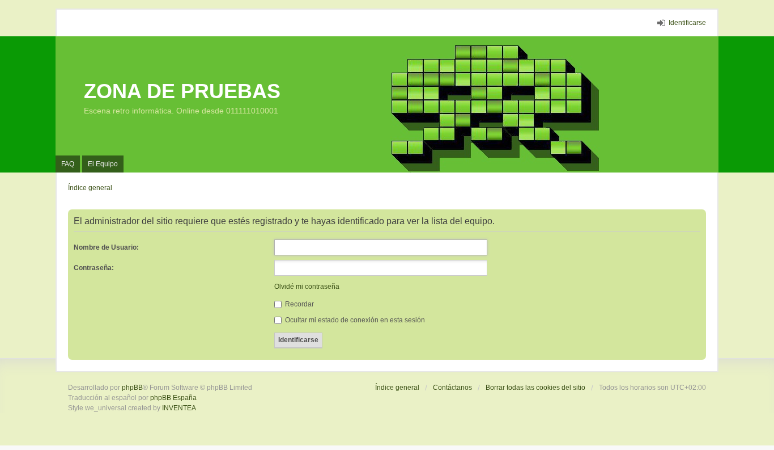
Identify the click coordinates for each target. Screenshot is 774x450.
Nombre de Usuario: (106, 247)
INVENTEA (179, 408)
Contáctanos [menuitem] (452, 388)
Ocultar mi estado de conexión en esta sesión (354, 320)
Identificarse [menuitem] (687, 23)
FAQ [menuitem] (67, 164)
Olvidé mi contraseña (306, 287)
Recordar (298, 304)
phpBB (132, 388)
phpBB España (173, 398)
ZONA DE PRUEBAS (182, 91)
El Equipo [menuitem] (103, 164)
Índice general (397, 388)
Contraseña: (94, 268)
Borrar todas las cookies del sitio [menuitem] (535, 388)
